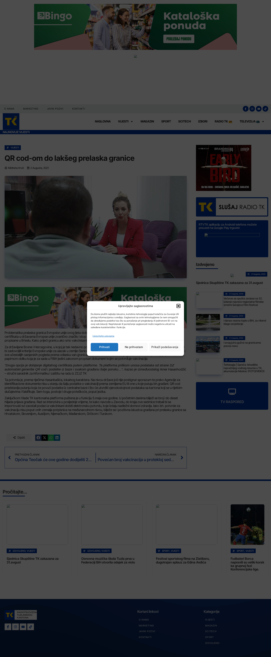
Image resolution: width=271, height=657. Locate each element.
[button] (178, 306)
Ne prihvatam (134, 347)
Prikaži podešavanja (164, 347)
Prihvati (104, 347)
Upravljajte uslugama (103, 335)
